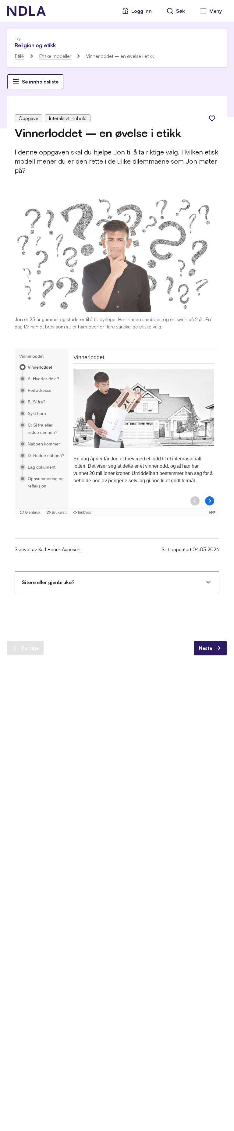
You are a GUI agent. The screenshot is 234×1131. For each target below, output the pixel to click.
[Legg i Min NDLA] (212, 118)
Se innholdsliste (40, 82)
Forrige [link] (30, 648)
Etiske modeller (55, 56)
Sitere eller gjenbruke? (48, 582)
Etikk (19, 56)
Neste (205, 648)
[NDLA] (26, 11)
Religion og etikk (35, 45)
